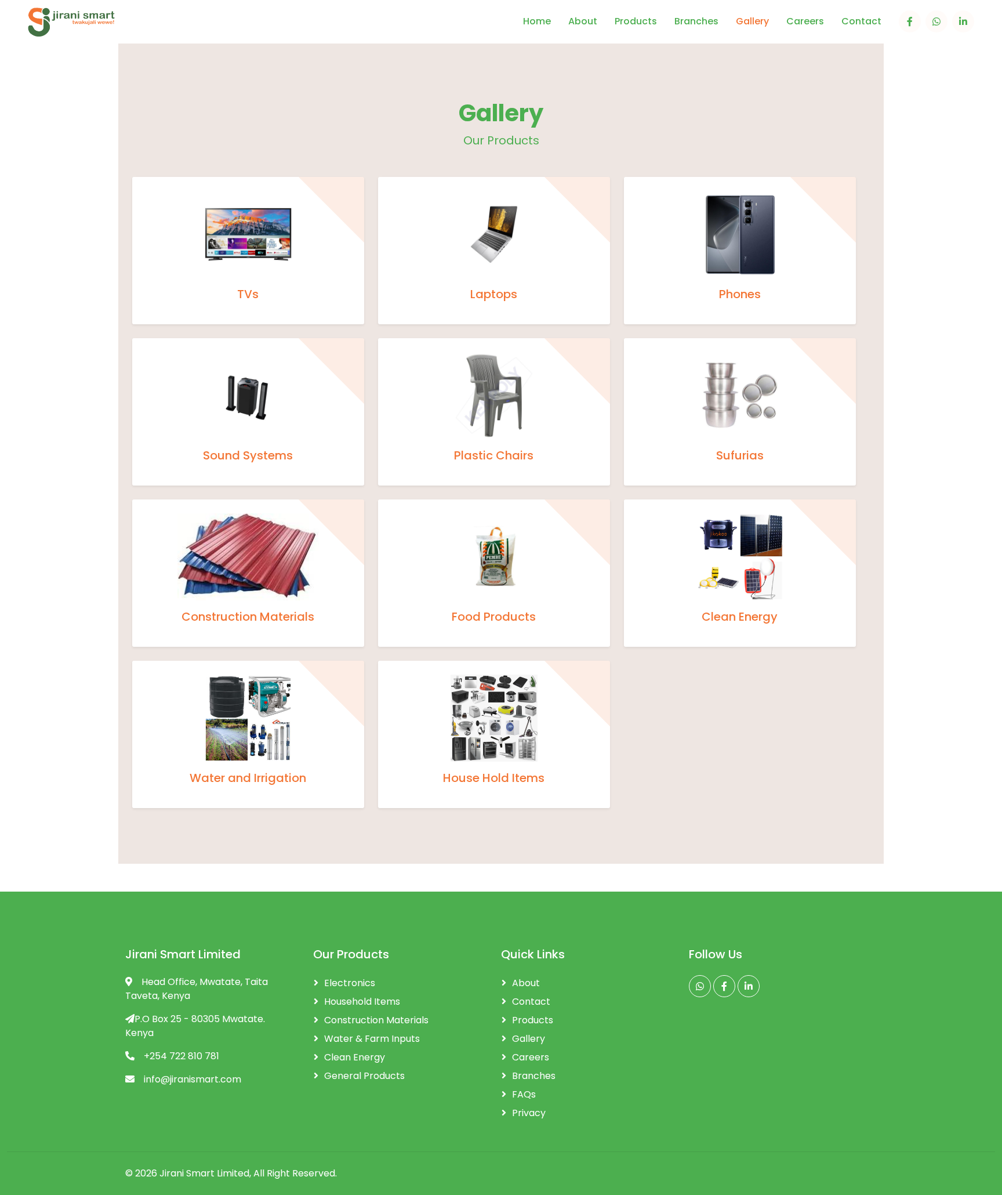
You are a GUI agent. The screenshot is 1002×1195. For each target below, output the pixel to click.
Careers (805, 21)
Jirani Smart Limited (204, 1173)
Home (537, 21)
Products (636, 21)
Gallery (752, 21)
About (582, 21)
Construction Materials (376, 1020)
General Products (364, 1075)
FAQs (524, 1094)
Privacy (529, 1113)
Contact (861, 21)
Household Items (362, 1001)
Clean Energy (354, 1057)
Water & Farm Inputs (372, 1038)
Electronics (349, 983)
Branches (696, 21)
